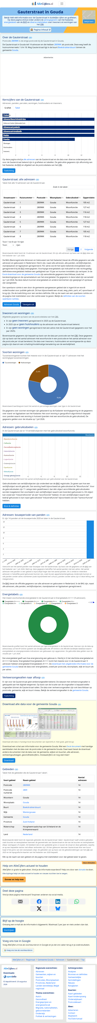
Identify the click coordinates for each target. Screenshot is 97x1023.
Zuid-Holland (28, 822)
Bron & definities (11, 506)
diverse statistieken (39, 22)
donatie (82, 869)
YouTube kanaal (75, 1018)
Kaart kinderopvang (77, 996)
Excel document (74, 746)
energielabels (10, 22)
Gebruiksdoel (72, 197)
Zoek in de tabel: (60, 187)
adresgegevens (51, 20)
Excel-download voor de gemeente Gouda (21, 274)
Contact (71, 1013)
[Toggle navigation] (62, 3)
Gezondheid (41, 999)
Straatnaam (9, 197)
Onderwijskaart (75, 999)
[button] (30, 37)
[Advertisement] (48, 77)
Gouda (15, 50)
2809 (25, 790)
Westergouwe (29, 812)
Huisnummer (26, 197)
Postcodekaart (74, 1002)
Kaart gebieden (75, 993)
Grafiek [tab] (7, 108)
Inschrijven (9, 930)
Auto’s (38, 996)
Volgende (88, 249)
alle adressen (29, 159)
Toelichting (9, 170)
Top (83, 959)
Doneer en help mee (14, 879)
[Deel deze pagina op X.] (39, 909)
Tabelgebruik (28, 304)
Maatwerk (72, 1015)
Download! (9, 760)
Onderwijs (40, 1013)
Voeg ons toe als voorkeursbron (19, 950)
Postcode (41, 197)
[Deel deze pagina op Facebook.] (39, 901)
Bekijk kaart (88, 21)
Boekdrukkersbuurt (67, 47)
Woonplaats (55, 197)
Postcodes (40, 980)
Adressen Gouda (11, 304)
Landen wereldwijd (44, 985)
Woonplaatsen (52, 980)
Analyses (72, 971)
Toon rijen (11, 245)
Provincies (40, 983)
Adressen (40, 971)
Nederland (27, 834)
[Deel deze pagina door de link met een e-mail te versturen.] (20, 901)
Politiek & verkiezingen (46, 1016)
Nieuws (71, 983)
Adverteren (73, 1010)
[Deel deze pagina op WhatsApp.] (77, 901)
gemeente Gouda (80, 690)
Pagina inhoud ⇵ (42, 29)
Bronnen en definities (77, 974)
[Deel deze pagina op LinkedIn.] (58, 901)
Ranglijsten (73, 985)
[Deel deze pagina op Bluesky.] (58, 909)
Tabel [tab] (17, 108)
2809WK (15, 41)
